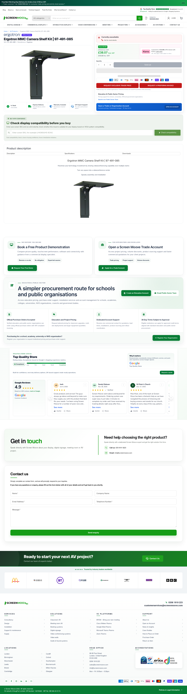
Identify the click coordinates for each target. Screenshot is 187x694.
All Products (14, 31)
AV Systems (158, 25)
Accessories (140, 25)
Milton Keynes (51, 668)
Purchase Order (148, 637)
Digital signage (55, 630)
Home (6, 31)
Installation (8, 627)
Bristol (6, 668)
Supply (6, 634)
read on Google (35, 391)
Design (6, 623)
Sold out (147, 65)
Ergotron (29, 42)
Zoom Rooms (101, 634)
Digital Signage (13, 25)
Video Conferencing (86, 25)
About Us (146, 620)
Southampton (50, 661)
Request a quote (167, 373)
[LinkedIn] (21, 681)
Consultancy (8, 620)
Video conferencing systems (60, 634)
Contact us (72, 10)
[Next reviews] (171, 398)
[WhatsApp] (26, 681)
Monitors (106, 25)
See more (58, 407)
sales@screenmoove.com (98, 664)
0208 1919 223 (23, 4)
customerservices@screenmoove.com (163, 605)
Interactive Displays (62, 25)
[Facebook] (11, 681)
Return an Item (148, 641)
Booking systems (56, 627)
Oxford (48, 657)
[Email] (6, 681)
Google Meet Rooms (104, 627)
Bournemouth (51, 664)
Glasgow (49, 671)
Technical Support (34, 10)
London (7, 654)
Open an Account (21, 10)
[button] (139, 70)
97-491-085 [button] (11, 42)
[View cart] (181, 18)
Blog (4, 10)
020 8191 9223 (121, 447)
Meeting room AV (56, 623)
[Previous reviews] (50, 398)
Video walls (54, 637)
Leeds (6, 664)
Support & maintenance (12, 630)
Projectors (123, 25)
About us (11, 10)
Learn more (159, 51)
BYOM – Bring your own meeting (108, 620)
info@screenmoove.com (123, 453)
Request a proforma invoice (161, 85)
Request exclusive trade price (117, 85)
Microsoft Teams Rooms (105, 630)
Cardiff (48, 654)
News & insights (148, 627)
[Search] (139, 18)
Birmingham (8, 657)
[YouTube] (31, 681)
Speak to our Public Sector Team (108, 99)
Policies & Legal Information (169, 690)
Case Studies (147, 630)
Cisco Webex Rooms (104, 623)
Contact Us (175, 25)
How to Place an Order (151, 634)
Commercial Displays (37, 25)
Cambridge (8, 671)
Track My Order (47, 10)
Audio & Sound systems (59, 641)
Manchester (8, 661)
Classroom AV (55, 620)
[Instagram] (16, 681)
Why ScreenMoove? (60, 10)
